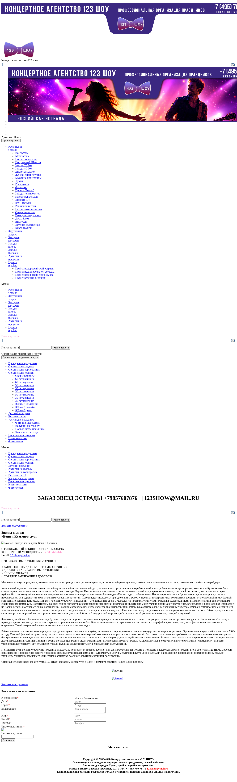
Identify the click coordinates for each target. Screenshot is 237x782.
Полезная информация (21, 435)
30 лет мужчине (24, 400)
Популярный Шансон (28, 162)
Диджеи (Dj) (22, 199)
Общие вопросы (25, 375)
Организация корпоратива (24, 369)
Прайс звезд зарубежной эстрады (34, 271)
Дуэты (19, 181)
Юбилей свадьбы (25, 407)
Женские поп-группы (28, 174)
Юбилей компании (26, 403)
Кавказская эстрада (26, 196)
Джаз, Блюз (22, 218)
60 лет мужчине (24, 382)
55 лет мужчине (24, 388)
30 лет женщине (24, 397)
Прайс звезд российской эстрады (34, 268)
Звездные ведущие (13, 239)
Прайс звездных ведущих (30, 277)
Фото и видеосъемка (27, 422)
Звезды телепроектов (27, 193)
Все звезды (21, 152)
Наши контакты (17, 438)
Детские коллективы (27, 224)
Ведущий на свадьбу (27, 425)
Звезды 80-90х (23, 168)
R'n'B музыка (23, 202)
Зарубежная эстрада (15, 233)
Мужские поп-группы (28, 177)
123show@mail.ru (20, 555)
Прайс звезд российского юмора (34, 274)
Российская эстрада (15, 148)
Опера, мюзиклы (25, 212)
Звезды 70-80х (23, 165)
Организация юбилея (20, 372)
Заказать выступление (14, 525)
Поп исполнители (26, 159)
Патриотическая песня (28, 209)
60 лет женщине (24, 378)
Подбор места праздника (30, 428)
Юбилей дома (23, 410)
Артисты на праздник (15, 258)
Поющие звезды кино (28, 215)
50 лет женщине (24, 391)
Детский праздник (19, 413)
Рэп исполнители (25, 206)
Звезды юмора (12, 245)
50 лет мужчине (24, 394)
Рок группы (22, 184)
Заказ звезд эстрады (27, 432)
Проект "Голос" (24, 190)
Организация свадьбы (21, 366)
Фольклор (21, 187)
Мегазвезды (22, 156)
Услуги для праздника (21, 419)
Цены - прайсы (12, 264)
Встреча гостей (17, 416)
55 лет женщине (24, 385)
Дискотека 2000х (25, 171)
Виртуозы (21, 221)
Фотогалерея (15, 441)
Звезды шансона (13, 251)
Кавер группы (23, 227)
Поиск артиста (10, 347)
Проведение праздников (22, 363)
